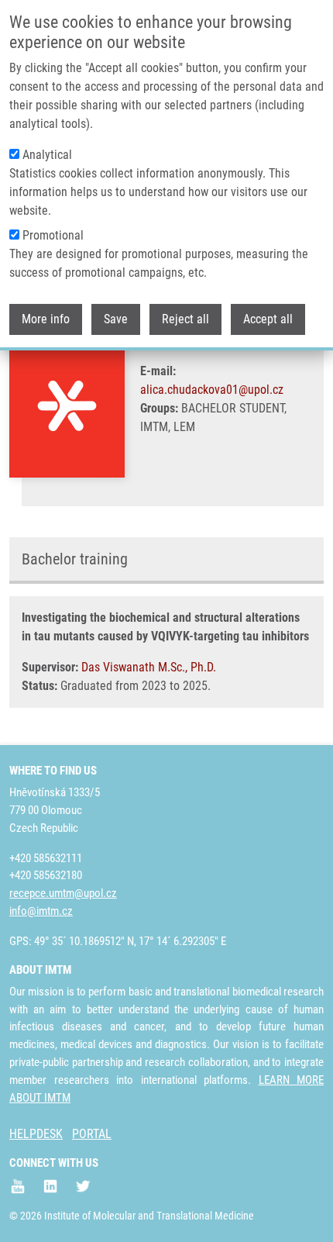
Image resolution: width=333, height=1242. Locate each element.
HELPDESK (36, 1133)
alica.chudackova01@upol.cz (211, 389)
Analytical (47, 154)
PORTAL (92, 1133)
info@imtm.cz (41, 911)
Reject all (185, 319)
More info (46, 319)
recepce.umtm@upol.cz (63, 893)
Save (116, 319)
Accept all (268, 319)
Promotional (53, 235)
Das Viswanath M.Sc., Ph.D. (148, 667)
